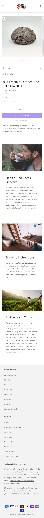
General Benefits (10, 375)
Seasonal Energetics (11, 409)
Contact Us (8, 437)
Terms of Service (9, 451)
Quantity (4, 97)
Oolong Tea (8, 394)
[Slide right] (26, 60)
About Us (7, 432)
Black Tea (7, 380)
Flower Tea (8, 390)
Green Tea (7, 385)
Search (6, 422)
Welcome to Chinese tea (12, 427)
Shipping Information (11, 456)
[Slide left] (17, 60)
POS (22, 514)
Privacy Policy (9, 442)
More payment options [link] (22, 120)
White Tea (7, 404)
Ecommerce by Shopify (30, 514)
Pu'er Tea (7, 399)
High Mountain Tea (16, 514)
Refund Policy (9, 447)
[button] (2, 6)
